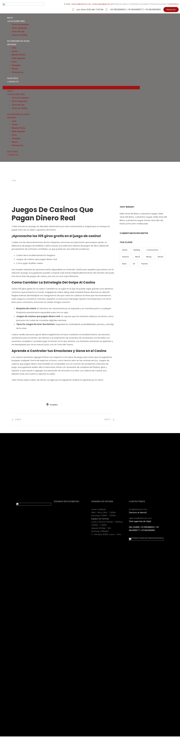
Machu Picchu (18, 55)
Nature (160, 257)
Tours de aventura (20, 24)
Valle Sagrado (18, 58)
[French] (168, 87)
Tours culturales (19, 28)
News (124, 264)
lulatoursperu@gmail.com (103, 4)
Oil (134, 264)
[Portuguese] (173, 87)
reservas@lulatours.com (81, 4)
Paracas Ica (17, 72)
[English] (165, 87)
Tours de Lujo (18, 31)
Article (124, 250)
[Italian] (171, 87)
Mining (148, 257)
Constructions (152, 250)
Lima (14, 48)
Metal (137, 257)
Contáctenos (173, 4)
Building (137, 250)
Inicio (10, 17)
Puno (14, 62)
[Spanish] (176, 87)
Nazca (15, 68)
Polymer (144, 264)
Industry (125, 257)
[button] (171, 9)
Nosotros (12, 78)
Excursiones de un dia (18, 41)
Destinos (11, 44)
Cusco (15, 51)
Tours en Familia (19, 35)
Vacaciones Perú (16, 21)
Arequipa (16, 65)
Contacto (13, 81)
